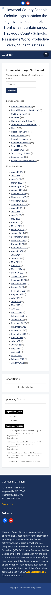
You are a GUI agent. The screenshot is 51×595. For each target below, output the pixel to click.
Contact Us (7, 504)
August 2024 (17, 251)
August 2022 (17, 337)
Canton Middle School (21, 106)
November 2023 (18, 283)
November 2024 (18, 240)
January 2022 (17, 363)
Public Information (19, 139)
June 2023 (16, 301)
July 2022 (15, 341)
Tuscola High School (20, 153)
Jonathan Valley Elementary (24, 124)
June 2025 (16, 215)
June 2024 (16, 258)
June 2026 (16, 179)
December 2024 (18, 237)
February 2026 (17, 186)
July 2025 (15, 211)
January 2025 (17, 233)
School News (17, 146)
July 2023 (15, 298)
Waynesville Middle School (23, 160)
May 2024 (15, 262)
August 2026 (17, 172)
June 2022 (16, 345)
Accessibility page (36, 572)
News (13, 128)
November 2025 (18, 197)
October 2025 (17, 201)
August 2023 (17, 294)
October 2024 (17, 244)
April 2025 (15, 222)
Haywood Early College (21, 121)
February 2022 (17, 359)
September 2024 (18, 247)
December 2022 (18, 323)
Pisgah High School (20, 132)
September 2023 (18, 291)
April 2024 (15, 265)
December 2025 (18, 193)
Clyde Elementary (19, 114)
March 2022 (16, 355)
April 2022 (15, 352)
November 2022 (18, 327)
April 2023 (15, 309)
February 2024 (17, 273)
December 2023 (18, 280)
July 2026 (15, 175)
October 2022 (17, 330)
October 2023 (17, 287)
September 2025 (18, 204)
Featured (15, 117)
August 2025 (17, 208)
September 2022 (18, 334)
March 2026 (16, 183)
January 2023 (17, 319)
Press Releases (18, 135)
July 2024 (15, 255)
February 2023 (17, 316)
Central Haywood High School (25, 110)
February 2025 (17, 229)
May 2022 (15, 348)
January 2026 (17, 190)
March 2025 (16, 226)
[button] (7, 55)
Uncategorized (18, 157)
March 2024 (16, 269)
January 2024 (17, 276)
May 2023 (15, 305)
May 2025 (15, 219)
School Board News (20, 142)
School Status (17, 150)
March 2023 (16, 312)
